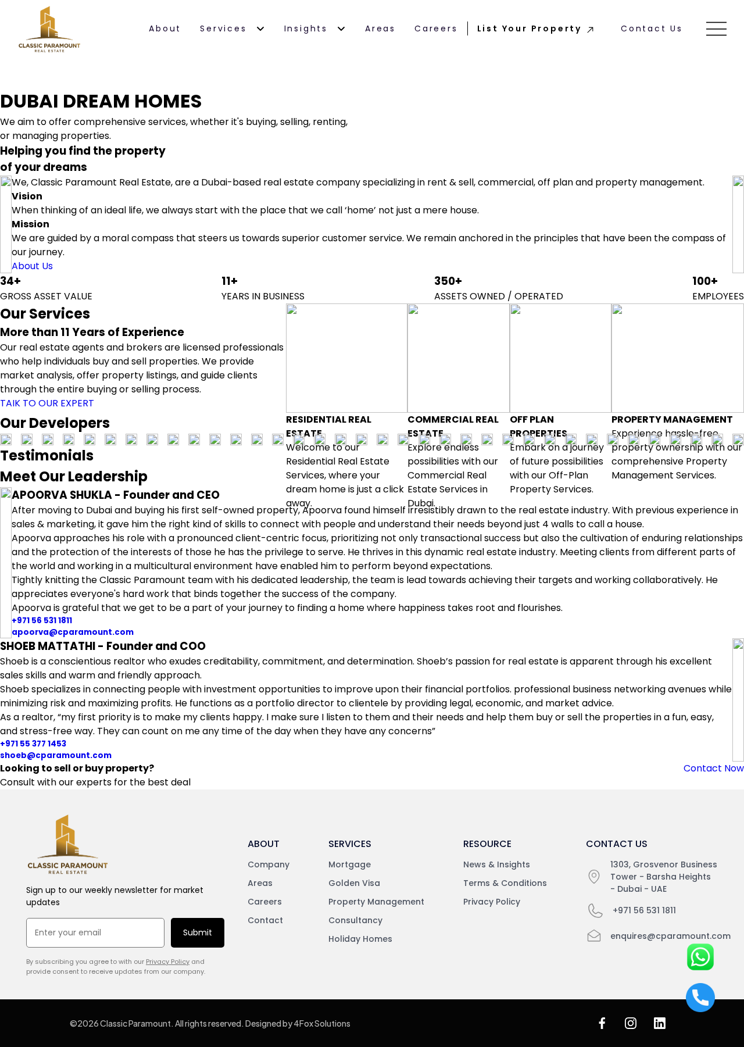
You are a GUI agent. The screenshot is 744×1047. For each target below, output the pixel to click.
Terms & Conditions (505, 883)
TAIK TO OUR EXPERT (47, 403)
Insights (306, 28)
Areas (380, 28)
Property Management (376, 901)
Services (223, 28)
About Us (32, 266)
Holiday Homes (360, 939)
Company (268, 864)
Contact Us (652, 28)
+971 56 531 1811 (42, 620)
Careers (436, 28)
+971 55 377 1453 (33, 743)
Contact (265, 920)
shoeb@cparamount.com (56, 755)
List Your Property (529, 28)
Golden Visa (354, 883)
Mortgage (349, 864)
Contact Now (714, 768)
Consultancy (355, 920)
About (165, 28)
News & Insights (496, 864)
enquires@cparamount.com (670, 936)
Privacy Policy (167, 961)
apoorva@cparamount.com (73, 632)
